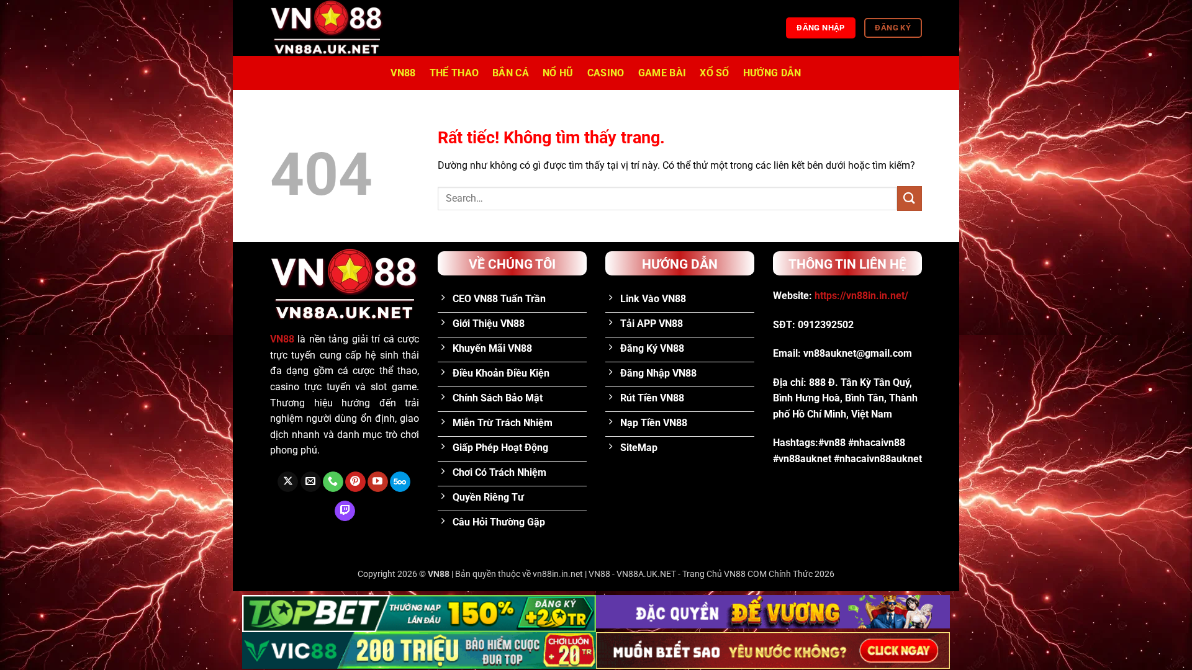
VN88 (403, 73)
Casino (606, 73)
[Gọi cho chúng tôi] (333, 482)
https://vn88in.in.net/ (861, 296)
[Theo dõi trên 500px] (400, 482)
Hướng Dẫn (772, 73)
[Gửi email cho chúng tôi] (310, 482)
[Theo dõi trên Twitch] (345, 511)
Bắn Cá (510, 73)
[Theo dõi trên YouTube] (378, 482)
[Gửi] (909, 198)
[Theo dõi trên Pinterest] (355, 482)
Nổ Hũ (558, 73)
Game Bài (662, 73)
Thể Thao (454, 73)
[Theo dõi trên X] (288, 482)
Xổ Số (714, 73)
